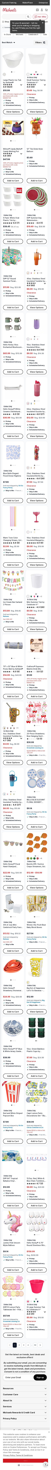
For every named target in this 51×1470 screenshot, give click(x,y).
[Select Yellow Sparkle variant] (34, 532)
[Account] (41, 9)
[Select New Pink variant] (37, 858)
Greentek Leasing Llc (35, 748)
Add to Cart (13, 180)
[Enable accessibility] (46, 1465)
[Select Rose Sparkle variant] (37, 339)
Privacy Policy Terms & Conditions (18, 1455)
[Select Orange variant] (28, 273)
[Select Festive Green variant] (34, 858)
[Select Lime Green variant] (31, 858)
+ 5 (17, 728)
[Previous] (9, 1345)
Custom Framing (9, 3)
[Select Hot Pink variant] (34, 596)
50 (35, 1345)
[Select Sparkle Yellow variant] (34, 403)
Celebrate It (33, 34)
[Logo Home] (9, 10)
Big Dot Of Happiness (36, 1001)
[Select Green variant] (31, 74)
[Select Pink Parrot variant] (14, 728)
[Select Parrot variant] (37, 273)
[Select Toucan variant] (11, 728)
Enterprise (43, 3)
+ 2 (41, 74)
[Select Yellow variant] (34, 273)
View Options (13, 112)
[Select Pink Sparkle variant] (28, 532)
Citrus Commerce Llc (35, 1127)
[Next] (40, 1345)
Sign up (40, 1377)
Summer (7, 27)
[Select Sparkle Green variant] (14, 794)
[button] (25, 1465)
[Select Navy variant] (37, 74)
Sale (45, 34)
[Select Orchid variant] (28, 468)
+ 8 (41, 858)
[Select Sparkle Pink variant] (28, 403)
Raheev (6, 616)
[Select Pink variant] (34, 74)
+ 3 (41, 273)
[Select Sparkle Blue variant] (31, 403)
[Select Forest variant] (34, 468)
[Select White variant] (4, 74)
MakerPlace (28, 3)
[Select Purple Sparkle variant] (28, 339)
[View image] (11, 72)
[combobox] (15, 16)
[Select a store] (37, 9)
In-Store (7, 34)
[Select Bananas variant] (31, 468)
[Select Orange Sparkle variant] (31, 339)
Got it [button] (25, 1461)
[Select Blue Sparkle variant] (34, 339)
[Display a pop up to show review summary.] (21, 85)
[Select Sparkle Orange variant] (11, 794)
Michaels (19, 34)
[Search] (28, 16)
